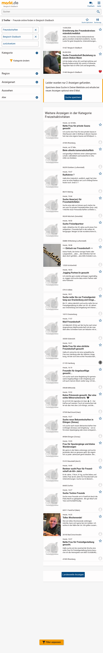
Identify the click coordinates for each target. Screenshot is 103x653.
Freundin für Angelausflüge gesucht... (76, 372)
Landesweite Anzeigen (73, 574)
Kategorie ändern (21, 60)
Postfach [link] (90, 6)
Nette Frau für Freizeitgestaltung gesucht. (78, 543)
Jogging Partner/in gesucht (76, 272)
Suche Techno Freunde (74, 493)
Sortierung (97, 22)
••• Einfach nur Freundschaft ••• (78, 248)
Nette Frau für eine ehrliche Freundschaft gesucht (76, 347)
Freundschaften (10, 29)
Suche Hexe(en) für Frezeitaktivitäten (72, 200)
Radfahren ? (68, 174)
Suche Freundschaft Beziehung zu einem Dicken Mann (79, 56)
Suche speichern (87, 22)
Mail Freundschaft (71, 322)
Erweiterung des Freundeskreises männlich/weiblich (79, 32)
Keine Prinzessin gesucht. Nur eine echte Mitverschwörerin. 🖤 (79, 396)
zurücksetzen (9, 43)
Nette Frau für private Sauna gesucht (76, 127)
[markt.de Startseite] (10, 2)
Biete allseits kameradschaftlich (78, 150)
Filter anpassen (53, 642)
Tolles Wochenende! (72, 517)
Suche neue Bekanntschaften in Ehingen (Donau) (78, 420)
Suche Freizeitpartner (73, 224)
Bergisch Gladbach (12, 36)
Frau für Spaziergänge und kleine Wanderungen (79, 445)
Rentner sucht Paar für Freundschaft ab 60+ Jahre (78, 470)
